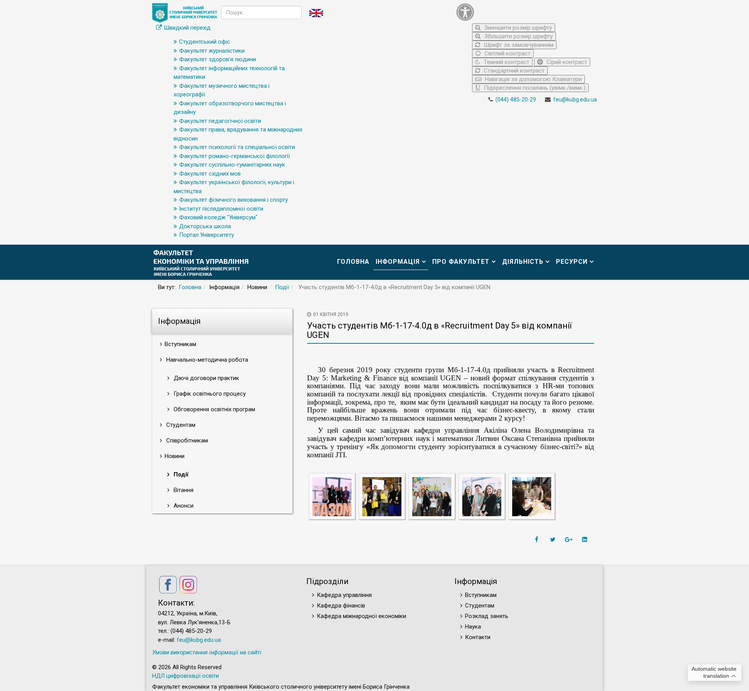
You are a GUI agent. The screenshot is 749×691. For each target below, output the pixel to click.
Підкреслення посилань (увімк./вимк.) (534, 87)
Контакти (477, 637)
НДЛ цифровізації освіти (185, 675)
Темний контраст (505, 62)
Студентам (180, 424)
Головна (353, 261)
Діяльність (522, 261)
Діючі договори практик (205, 378)
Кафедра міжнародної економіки (361, 616)
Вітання (182, 490)
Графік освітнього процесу (209, 393)
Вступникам (481, 595)
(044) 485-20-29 (515, 99)
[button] (524, 12)
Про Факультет (461, 261)
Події (282, 287)
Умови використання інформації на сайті (206, 652)
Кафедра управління (344, 595)
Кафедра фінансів (341, 605)
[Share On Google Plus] (569, 539)
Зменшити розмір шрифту (517, 27)
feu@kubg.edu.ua (575, 99)
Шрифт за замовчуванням (518, 44)
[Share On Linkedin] (585, 539)
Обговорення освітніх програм (213, 409)
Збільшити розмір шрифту (518, 36)
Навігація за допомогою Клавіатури (532, 79)
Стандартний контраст (513, 70)
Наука (473, 626)
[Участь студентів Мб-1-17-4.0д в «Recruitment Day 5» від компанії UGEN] (331, 496)
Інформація (398, 261)
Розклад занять (486, 616)
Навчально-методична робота (206, 359)
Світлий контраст (507, 53)
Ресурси (571, 261)
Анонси (182, 505)
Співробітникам (186, 440)
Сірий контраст (566, 62)
